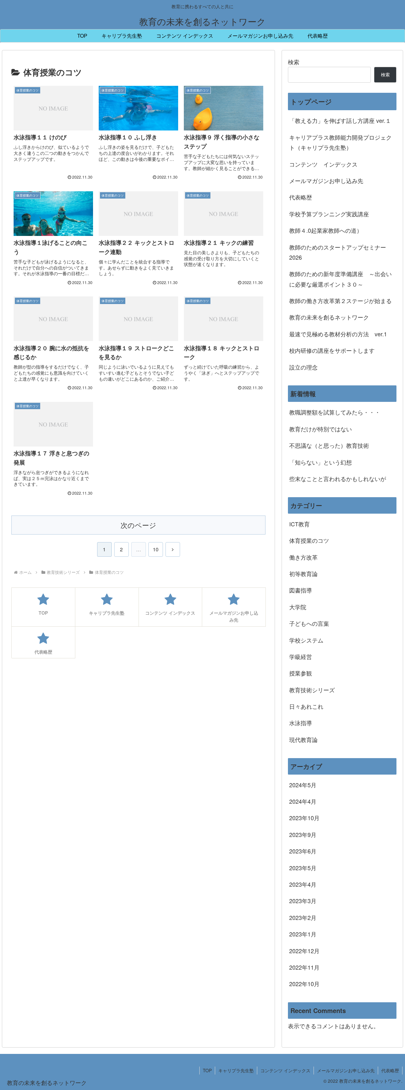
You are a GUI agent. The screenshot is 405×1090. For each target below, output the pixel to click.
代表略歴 (300, 197)
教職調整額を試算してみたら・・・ (334, 412)
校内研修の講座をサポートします (332, 350)
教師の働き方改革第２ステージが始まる (340, 300)
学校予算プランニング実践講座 (329, 214)
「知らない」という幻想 (320, 462)
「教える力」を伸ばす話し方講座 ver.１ (340, 120)
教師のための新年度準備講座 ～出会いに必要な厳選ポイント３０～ (340, 278)
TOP (207, 1070)
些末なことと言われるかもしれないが (337, 478)
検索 (293, 62)
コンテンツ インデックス (323, 164)
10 (156, 549)
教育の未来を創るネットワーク (329, 317)
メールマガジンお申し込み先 (326, 180)
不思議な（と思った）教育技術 (329, 445)
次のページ (138, 525)
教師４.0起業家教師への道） (325, 230)
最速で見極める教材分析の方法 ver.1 (338, 334)
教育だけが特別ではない (320, 429)
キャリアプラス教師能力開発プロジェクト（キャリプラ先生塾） (340, 142)
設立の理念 (303, 367)
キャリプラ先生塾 (236, 1070)
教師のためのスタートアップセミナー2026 (337, 252)
